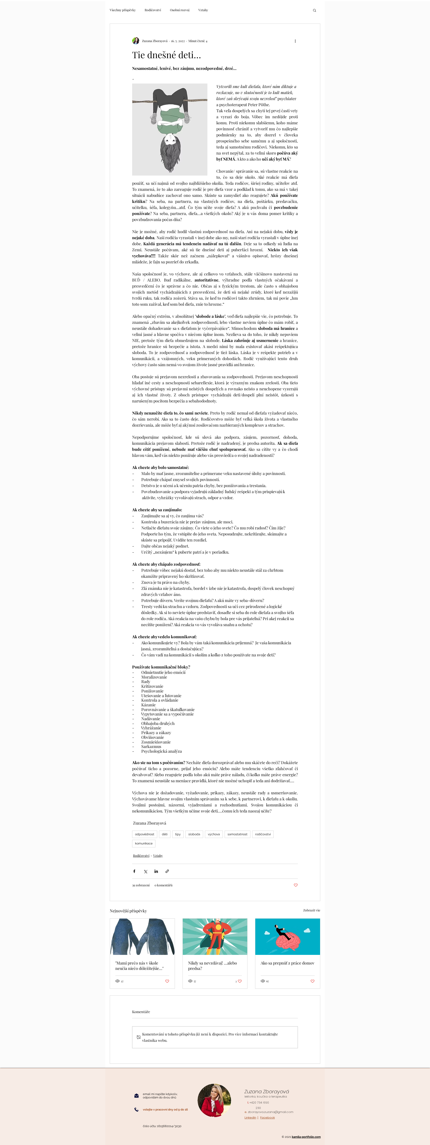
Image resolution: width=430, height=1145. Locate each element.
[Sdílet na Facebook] (134, 871)
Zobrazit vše (311, 910)
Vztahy (203, 10)
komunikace (144, 843)
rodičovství (263, 834)
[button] (314, 10)
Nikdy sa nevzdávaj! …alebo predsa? (212, 965)
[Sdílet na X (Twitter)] (145, 871)
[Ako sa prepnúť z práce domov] (287, 937)
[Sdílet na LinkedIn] (156, 871)
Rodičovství (153, 10)
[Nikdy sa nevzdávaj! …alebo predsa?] (215, 937)
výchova (214, 834)
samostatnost (237, 834)
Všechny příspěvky (123, 10)
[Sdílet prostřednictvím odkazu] (167, 871)
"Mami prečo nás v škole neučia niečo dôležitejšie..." (139, 965)
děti (165, 834)
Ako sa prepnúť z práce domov (287, 963)
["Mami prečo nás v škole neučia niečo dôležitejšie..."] (142, 937)
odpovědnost (144, 834)
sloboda (194, 834)
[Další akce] (295, 40)
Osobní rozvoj (179, 10)
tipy (178, 834)
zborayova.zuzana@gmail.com (270, 1112)
